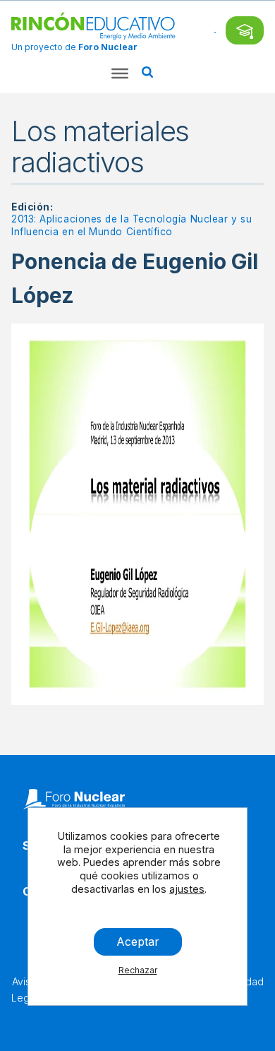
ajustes (186, 889)
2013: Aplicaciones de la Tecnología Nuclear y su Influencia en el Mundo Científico (131, 225)
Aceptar (137, 941)
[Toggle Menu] (119, 73)
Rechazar (137, 970)
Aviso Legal (24, 989)
